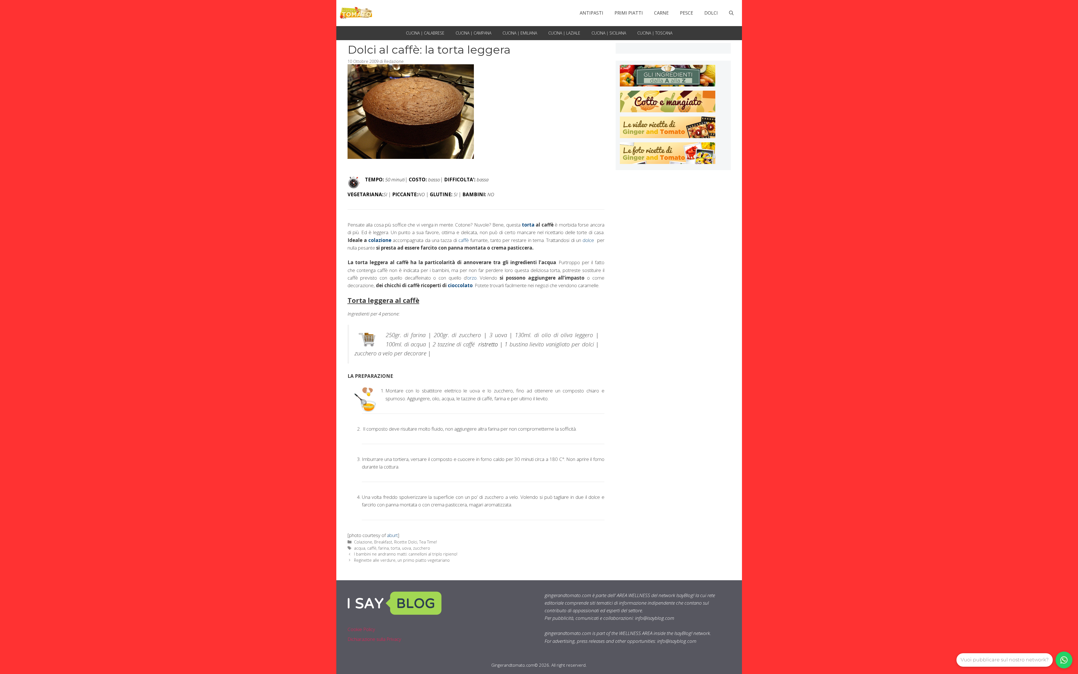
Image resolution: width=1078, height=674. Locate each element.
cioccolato (460, 285)
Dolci (711, 13)
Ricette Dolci (405, 542)
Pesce (686, 13)
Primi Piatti (629, 13)
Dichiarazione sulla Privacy (374, 639)
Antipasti (591, 13)
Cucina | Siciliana (608, 33)
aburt (392, 535)
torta (528, 224)
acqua (359, 548)
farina (383, 548)
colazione (379, 240)
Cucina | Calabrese (425, 33)
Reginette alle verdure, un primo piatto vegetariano (402, 560)
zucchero (421, 548)
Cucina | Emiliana (520, 33)
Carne (661, 13)
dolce (588, 240)
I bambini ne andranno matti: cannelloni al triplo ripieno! (405, 554)
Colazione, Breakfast (373, 542)
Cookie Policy (361, 629)
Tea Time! (428, 542)
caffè (463, 240)
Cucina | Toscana (654, 33)
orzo (472, 278)
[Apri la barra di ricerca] (731, 13)
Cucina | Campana (473, 33)
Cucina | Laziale (564, 33)
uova (406, 548)
